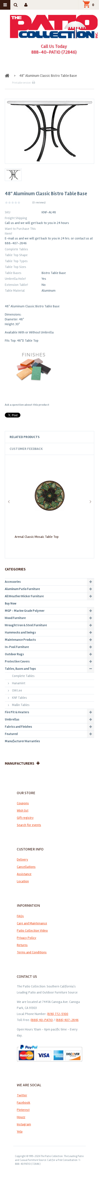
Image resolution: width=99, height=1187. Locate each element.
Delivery (22, 859)
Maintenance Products (20, 640)
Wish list (22, 810)
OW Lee (17, 690)
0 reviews (39, 202)
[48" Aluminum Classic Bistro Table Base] (13, 174)
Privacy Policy (26, 938)
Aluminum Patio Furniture (22, 589)
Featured (11, 734)
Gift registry (25, 818)
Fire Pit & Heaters (17, 712)
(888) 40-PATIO (42, 1020)
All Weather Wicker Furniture (24, 596)
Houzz (21, 1117)
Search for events (29, 825)
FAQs (20, 916)
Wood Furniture (15, 618)
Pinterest (23, 1110)
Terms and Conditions (32, 952)
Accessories (13, 582)
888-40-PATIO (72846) (54, 52)
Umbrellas (12, 719)
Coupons (23, 803)
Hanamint (18, 683)
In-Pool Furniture (17, 647)
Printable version (21, 82)
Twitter (22, 1095)
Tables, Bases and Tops (20, 669)
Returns (22, 945)
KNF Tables (19, 698)
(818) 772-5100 (57, 1014)
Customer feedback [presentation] (26, 449)
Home (7, 75)
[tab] (49, 437)
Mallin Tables (21, 705)
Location (23, 881)
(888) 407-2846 (67, 1020)
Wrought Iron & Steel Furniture (26, 625)
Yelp (20, 1131)
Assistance (24, 874)
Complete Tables (23, 676)
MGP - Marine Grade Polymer (24, 611)
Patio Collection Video (32, 930)
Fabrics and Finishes (18, 727)
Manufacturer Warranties (22, 741)
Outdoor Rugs (14, 654)
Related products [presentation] (25, 437)
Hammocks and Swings (20, 632)
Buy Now (10, 603)
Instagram (24, 1124)
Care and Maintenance (32, 923)
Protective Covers (17, 661)
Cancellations (26, 867)
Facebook (23, 1103)
